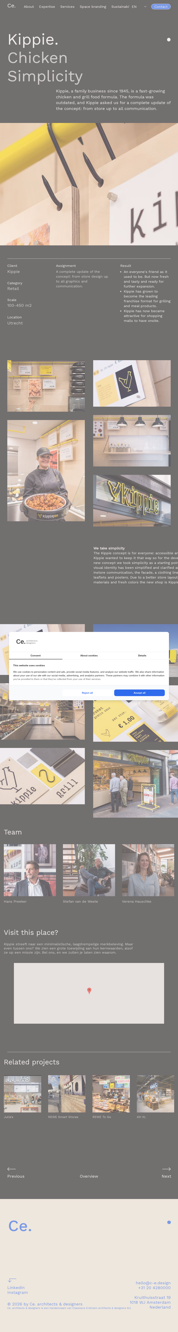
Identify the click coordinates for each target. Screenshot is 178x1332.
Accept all (139, 692)
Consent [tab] (36, 655)
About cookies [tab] (89, 655)
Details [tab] (142, 655)
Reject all (87, 692)
